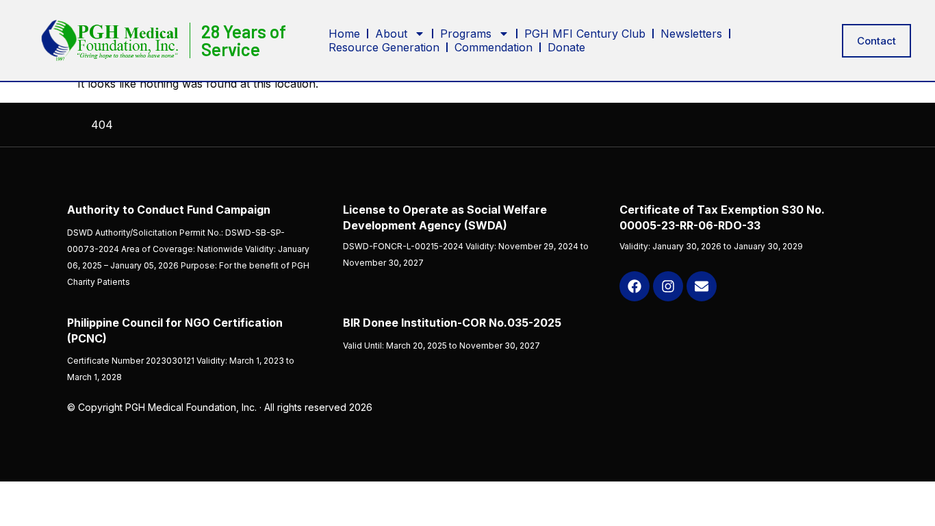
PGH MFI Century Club (584, 33)
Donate (566, 47)
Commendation (493, 47)
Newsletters (691, 33)
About (391, 33)
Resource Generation (384, 47)
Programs (465, 33)
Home (344, 33)
